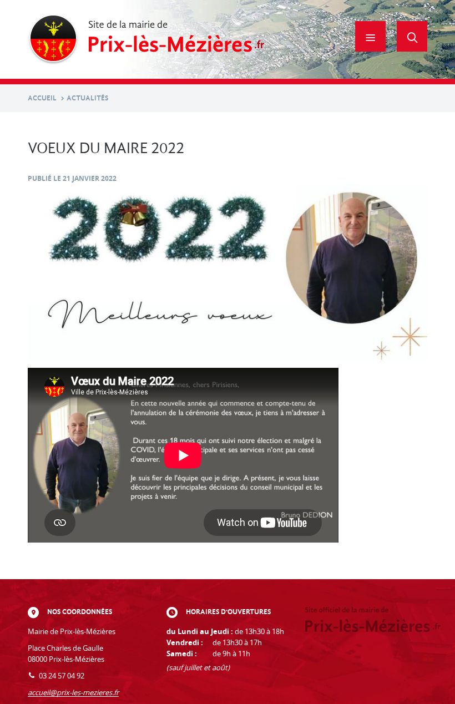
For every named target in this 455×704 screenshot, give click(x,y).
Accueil (42, 98)
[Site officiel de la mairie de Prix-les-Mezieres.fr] (146, 39)
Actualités (87, 98)
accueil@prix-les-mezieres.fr (73, 692)
